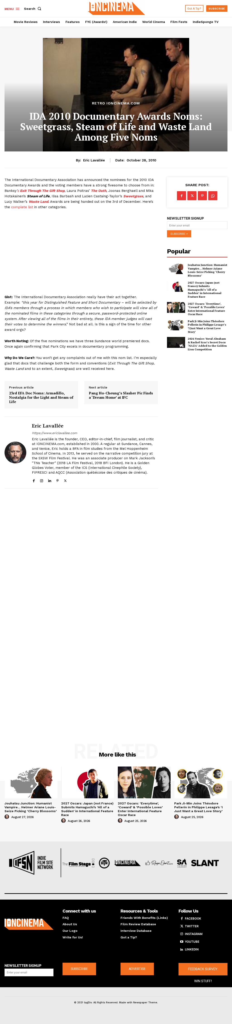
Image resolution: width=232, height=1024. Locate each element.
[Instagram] (41, 480)
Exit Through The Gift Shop (42, 191)
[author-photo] (7, 816)
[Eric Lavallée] (15, 452)
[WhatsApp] (212, 195)
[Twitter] (65, 480)
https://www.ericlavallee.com (54, 433)
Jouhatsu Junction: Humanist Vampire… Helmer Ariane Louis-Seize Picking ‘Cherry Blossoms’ (207, 270)
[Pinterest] (57, 480)
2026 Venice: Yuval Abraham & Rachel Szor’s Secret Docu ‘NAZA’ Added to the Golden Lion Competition (207, 344)
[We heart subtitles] (116, 8)
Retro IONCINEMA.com (116, 103)
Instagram (194, 934)
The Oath (98, 191)
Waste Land (38, 202)
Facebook (193, 918)
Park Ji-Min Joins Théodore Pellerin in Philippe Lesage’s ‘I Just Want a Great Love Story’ (207, 326)
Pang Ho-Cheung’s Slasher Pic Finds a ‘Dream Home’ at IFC (121, 395)
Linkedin (192, 949)
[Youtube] (182, 942)
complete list (22, 207)
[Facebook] (33, 480)
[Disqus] (81, 553)
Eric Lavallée (94, 160)
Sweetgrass (133, 196)
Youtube (192, 941)
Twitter (191, 926)
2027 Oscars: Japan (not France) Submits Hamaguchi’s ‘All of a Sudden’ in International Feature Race (204, 289)
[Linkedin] (49, 480)
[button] (33, 8)
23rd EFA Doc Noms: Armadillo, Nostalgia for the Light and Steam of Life (41, 397)
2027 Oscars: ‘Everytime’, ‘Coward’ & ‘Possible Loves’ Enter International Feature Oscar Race (206, 309)
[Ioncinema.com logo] (29, 924)
